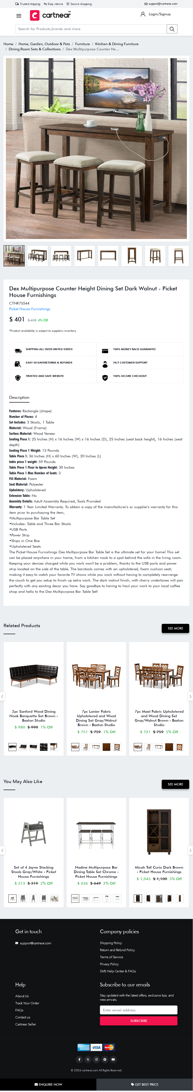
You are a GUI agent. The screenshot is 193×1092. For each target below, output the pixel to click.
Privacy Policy (109, 964)
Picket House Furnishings (29, 309)
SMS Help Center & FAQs (118, 971)
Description (19, 397)
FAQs (19, 1010)
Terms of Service (111, 957)
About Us (21, 996)
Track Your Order (27, 1003)
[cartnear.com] (50, 15)
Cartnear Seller (25, 1024)
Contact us (22, 1017)
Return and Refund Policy (117, 950)
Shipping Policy (111, 943)
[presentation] (190, 696)
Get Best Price (146, 1084)
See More (175, 628)
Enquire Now (50, 1084)
